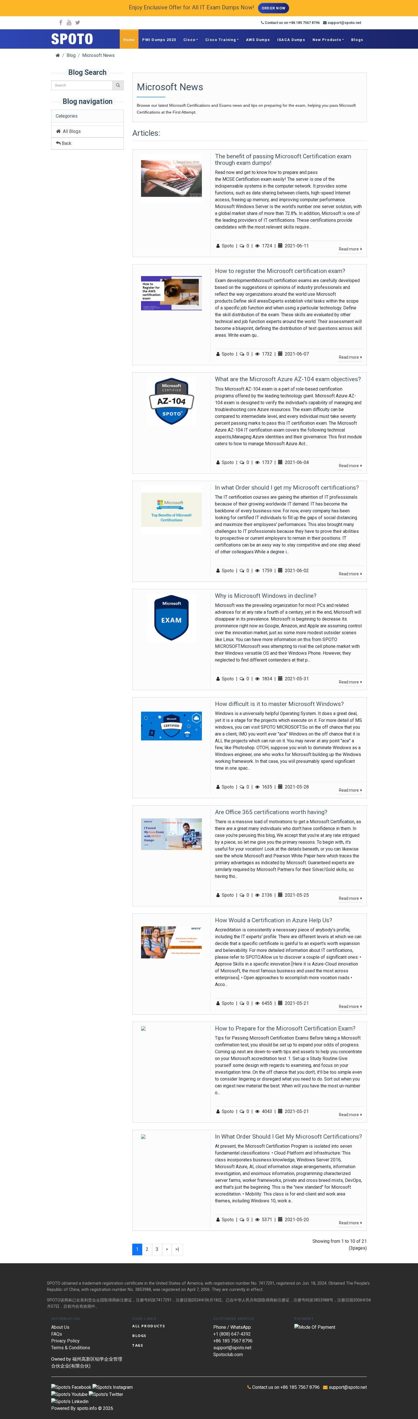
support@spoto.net (232, 1347)
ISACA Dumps (291, 40)
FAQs (56, 1334)
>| (177, 1249)
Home (129, 40)
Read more (349, 249)
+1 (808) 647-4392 (232, 1334)
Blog (71, 55)
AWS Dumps (258, 40)
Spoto (228, 246)
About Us (60, 1327)
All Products (148, 1326)
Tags (137, 1345)
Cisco (189, 40)
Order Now (274, 8)
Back (66, 143)
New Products (327, 40)
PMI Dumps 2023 (159, 40)
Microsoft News (98, 55)
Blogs (357, 40)
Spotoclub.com (228, 1354)
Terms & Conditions (70, 1347)
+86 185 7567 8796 (233, 1341)
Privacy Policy (65, 1341)
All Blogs (71, 131)
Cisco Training (220, 40)
